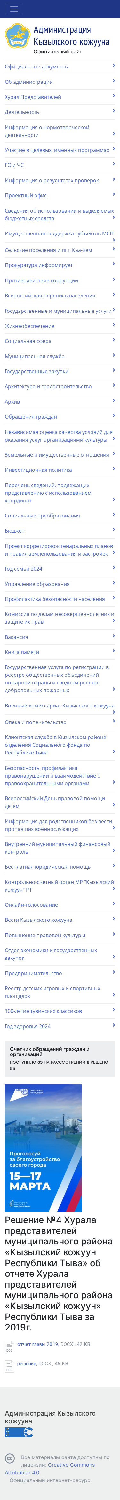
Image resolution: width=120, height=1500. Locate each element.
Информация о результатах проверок (52, 180)
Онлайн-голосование (31, 904)
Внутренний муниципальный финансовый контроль (57, 848)
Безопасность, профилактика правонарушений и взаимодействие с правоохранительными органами (52, 775)
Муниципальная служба (35, 356)
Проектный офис (26, 195)
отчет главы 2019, (53, 1344)
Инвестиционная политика (38, 469)
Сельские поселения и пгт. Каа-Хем (48, 250)
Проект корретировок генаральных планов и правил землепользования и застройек (59, 549)
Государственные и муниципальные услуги (58, 310)
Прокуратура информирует (39, 265)
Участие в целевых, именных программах (57, 150)
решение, (42, 1364)
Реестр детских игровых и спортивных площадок (52, 992)
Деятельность (22, 111)
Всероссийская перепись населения (50, 295)
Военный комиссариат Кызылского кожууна (60, 705)
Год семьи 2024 (23, 568)
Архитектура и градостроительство (48, 386)
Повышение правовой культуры (45, 935)
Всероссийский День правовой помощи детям (55, 802)
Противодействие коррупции (41, 280)
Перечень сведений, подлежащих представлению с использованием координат (48, 493)
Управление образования (37, 584)
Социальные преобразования (42, 515)
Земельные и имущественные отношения (57, 454)
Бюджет (14, 530)
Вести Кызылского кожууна (38, 919)
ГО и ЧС (14, 165)
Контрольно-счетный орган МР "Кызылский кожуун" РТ (59, 886)
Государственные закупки (36, 371)
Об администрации (29, 81)
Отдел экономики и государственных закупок (51, 954)
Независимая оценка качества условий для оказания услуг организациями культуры (59, 436)
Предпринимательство (33, 973)
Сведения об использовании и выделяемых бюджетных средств (59, 214)
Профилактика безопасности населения (55, 599)
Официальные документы (37, 66)
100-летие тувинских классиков (43, 1010)
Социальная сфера (28, 340)
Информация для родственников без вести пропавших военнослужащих (58, 825)
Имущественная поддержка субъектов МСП (59, 233)
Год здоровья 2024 (28, 1026)
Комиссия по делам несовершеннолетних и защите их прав (59, 618)
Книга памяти (22, 652)
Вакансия (16, 637)
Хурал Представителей (33, 96)
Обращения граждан (31, 416)
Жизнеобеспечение (29, 325)
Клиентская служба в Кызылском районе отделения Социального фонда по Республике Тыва (55, 745)
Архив (12, 401)
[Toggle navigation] (14, 9)
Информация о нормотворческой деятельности (47, 131)
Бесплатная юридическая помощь (48, 866)
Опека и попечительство (36, 722)
